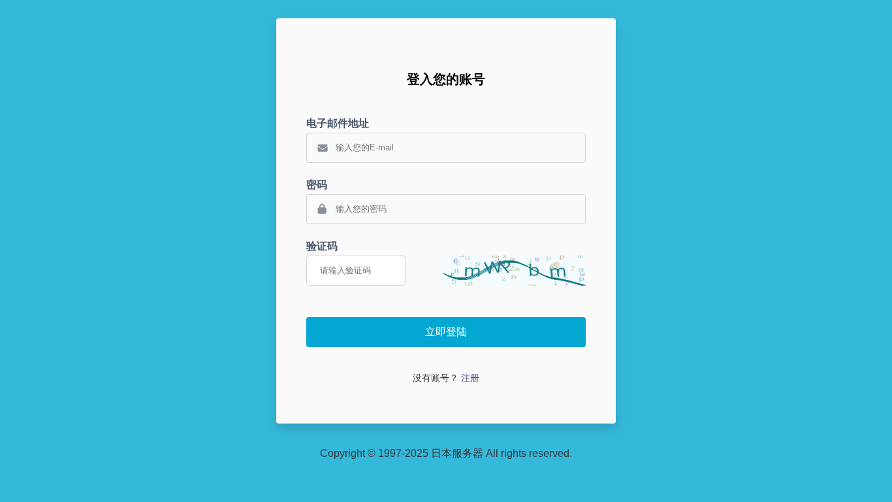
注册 (470, 378)
